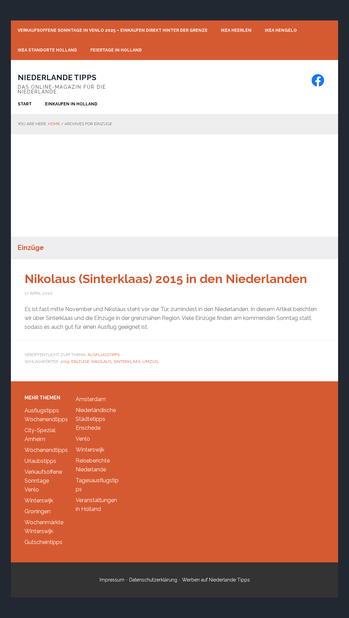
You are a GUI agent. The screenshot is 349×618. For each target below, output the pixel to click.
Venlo (32, 489)
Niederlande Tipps (57, 77)
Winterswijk (39, 500)
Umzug (150, 361)
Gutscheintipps (43, 542)
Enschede (88, 428)
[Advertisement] (174, 185)
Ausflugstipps (104, 354)
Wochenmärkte (44, 522)
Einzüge (80, 361)
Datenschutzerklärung (153, 580)
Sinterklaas (126, 361)
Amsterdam (91, 399)
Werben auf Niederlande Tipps (216, 580)
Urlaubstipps (40, 461)
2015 (64, 361)
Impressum (112, 580)
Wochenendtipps (46, 419)
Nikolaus (101, 361)
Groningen (37, 511)
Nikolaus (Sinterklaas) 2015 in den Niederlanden (166, 278)
